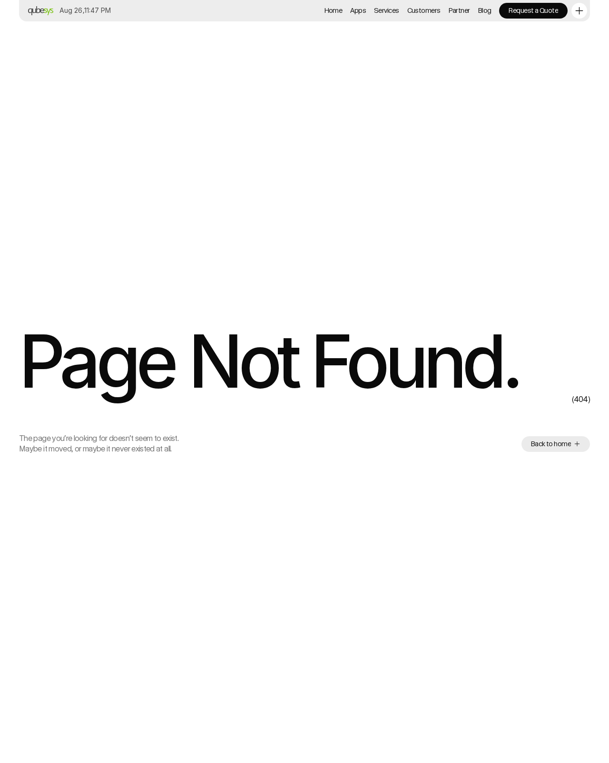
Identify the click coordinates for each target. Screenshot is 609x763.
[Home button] (39, 10)
